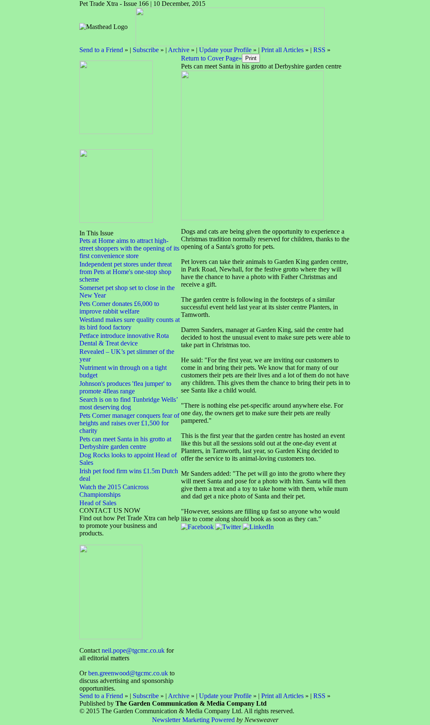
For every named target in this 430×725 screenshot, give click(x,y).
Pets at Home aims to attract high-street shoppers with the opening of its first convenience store (129, 248)
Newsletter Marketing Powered (193, 719)
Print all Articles (282, 49)
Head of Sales (97, 502)
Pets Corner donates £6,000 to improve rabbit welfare (119, 307)
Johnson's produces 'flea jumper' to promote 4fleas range (125, 387)
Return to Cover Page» (211, 58)
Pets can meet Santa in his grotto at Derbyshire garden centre (125, 442)
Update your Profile (225, 49)
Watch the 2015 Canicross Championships (114, 490)
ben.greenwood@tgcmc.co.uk (128, 673)
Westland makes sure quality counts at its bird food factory (129, 323)
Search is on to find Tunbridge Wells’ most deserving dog (128, 403)
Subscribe (146, 49)
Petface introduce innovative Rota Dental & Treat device (124, 339)
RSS (319, 49)
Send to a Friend (101, 49)
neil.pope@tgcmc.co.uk (133, 650)
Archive (178, 49)
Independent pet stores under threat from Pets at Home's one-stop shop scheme (125, 272)
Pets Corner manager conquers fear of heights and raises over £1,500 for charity (129, 423)
